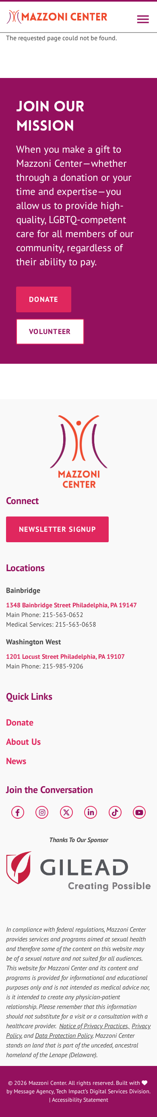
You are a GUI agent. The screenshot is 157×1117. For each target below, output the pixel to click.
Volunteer (50, 331)
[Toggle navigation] (142, 16)
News (16, 761)
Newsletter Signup (57, 529)
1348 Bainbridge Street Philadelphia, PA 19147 (71, 605)
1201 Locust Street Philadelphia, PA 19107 (65, 656)
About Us (23, 741)
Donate (43, 299)
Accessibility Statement (80, 1099)
